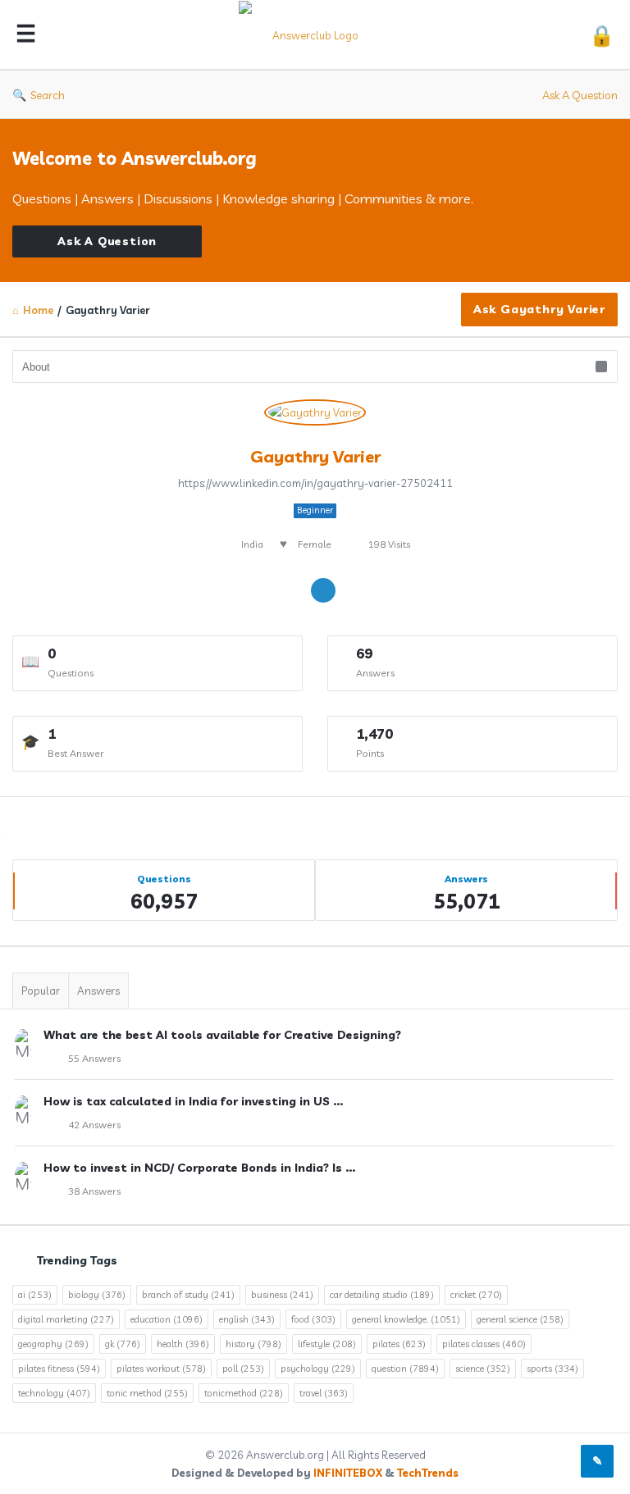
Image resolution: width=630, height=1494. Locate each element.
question (405, 1368)
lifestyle (327, 1344)
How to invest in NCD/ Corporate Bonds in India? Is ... (199, 1167)
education (166, 1319)
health (183, 1344)
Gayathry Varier (315, 456)
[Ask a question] (597, 1461)
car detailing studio (382, 1294)
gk (122, 1344)
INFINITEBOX (347, 1472)
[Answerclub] (317, 35)
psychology (318, 1368)
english (247, 1319)
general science (520, 1319)
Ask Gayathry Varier (539, 309)
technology (54, 1393)
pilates (399, 1344)
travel (323, 1393)
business (282, 1294)
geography (53, 1344)
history (253, 1344)
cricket (476, 1294)
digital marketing (66, 1319)
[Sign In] (601, 35)
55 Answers (94, 1058)
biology (97, 1294)
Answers (98, 990)
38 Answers (94, 1191)
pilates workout (161, 1368)
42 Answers (94, 1124)
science (482, 1368)
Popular (40, 990)
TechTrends (428, 1472)
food (313, 1319)
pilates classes (484, 1344)
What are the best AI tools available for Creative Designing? (222, 1034)
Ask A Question (580, 95)
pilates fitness (59, 1368)
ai (35, 1294)
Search (47, 95)
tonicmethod (243, 1393)
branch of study (188, 1294)
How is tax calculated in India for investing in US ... (193, 1101)
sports (552, 1368)
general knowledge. (406, 1319)
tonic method (147, 1393)
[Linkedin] (323, 590)
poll (243, 1368)
